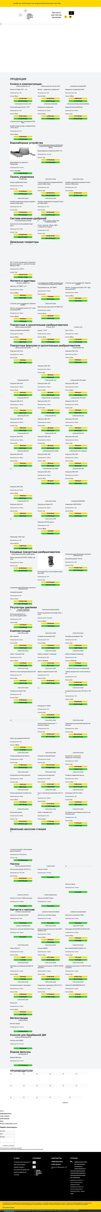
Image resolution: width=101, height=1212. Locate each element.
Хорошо (6, 1211)
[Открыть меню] (20, 15)
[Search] (71, 13)
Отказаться (11, 1211)
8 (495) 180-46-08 (4, 1118)
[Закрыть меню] (25, 10)
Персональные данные (8, 1207)
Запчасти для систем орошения (56, 14)
